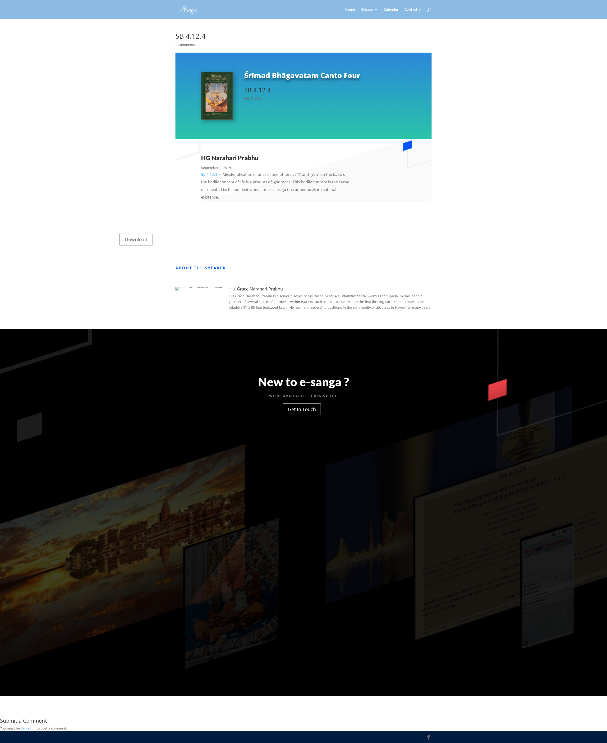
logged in (28, 728)
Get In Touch (302, 409)
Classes (367, 10)
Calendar (391, 10)
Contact (411, 10)
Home (350, 10)
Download (136, 239)
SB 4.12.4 (209, 174)
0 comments (185, 44)
